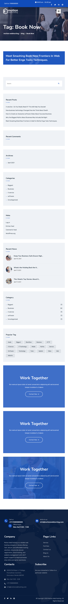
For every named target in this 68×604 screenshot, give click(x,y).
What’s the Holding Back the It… (26, 268)
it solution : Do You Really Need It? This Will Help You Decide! (26, 107)
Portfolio (46, 546)
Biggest (10, 185)
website (10, 355)
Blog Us (45, 553)
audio (9, 342)
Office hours (17, 524)
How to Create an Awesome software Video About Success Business (29, 114)
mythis (42, 346)
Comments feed (11, 230)
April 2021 (11, 163)
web (57, 351)
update (41, 351)
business (39, 342)
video (49, 351)
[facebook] (4, 598)
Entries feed (10, 226)
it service (11, 192)
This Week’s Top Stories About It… (27, 279)
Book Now (29, 342)
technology (22, 351)
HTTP (48, 342)
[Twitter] (55, 5)
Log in (8, 222)
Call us (11, 519)
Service (51, 346)
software (11, 196)
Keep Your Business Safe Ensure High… (28, 256)
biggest (18, 342)
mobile (33, 346)
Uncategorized (13, 200)
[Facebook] (51, 5)
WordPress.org (10, 233)
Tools (32, 351)
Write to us (43, 519)
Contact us (47, 549)
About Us (46, 556)
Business (11, 189)
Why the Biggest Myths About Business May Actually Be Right (26, 117)
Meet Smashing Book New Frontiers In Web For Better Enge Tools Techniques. (31, 121)
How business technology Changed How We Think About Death (27, 110)
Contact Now (33, 394)
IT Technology (23, 346)
